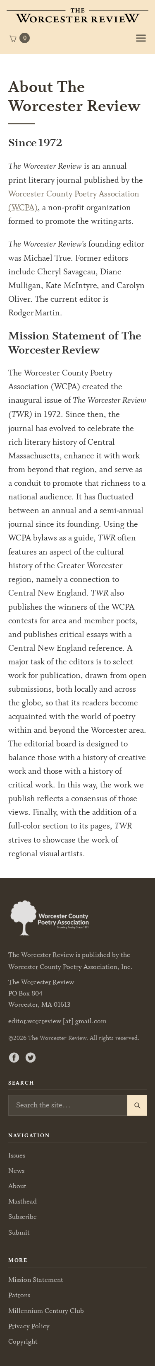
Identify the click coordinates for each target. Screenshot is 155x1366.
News (16, 1170)
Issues (16, 1155)
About (17, 1186)
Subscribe (22, 1216)
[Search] (137, 1105)
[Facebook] (14, 1057)
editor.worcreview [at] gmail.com (57, 1021)
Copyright (23, 1341)
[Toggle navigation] (141, 38)
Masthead (22, 1201)
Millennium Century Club (46, 1310)
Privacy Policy (29, 1326)
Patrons (19, 1295)
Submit (19, 1232)
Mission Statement (35, 1279)
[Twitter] (30, 1057)
